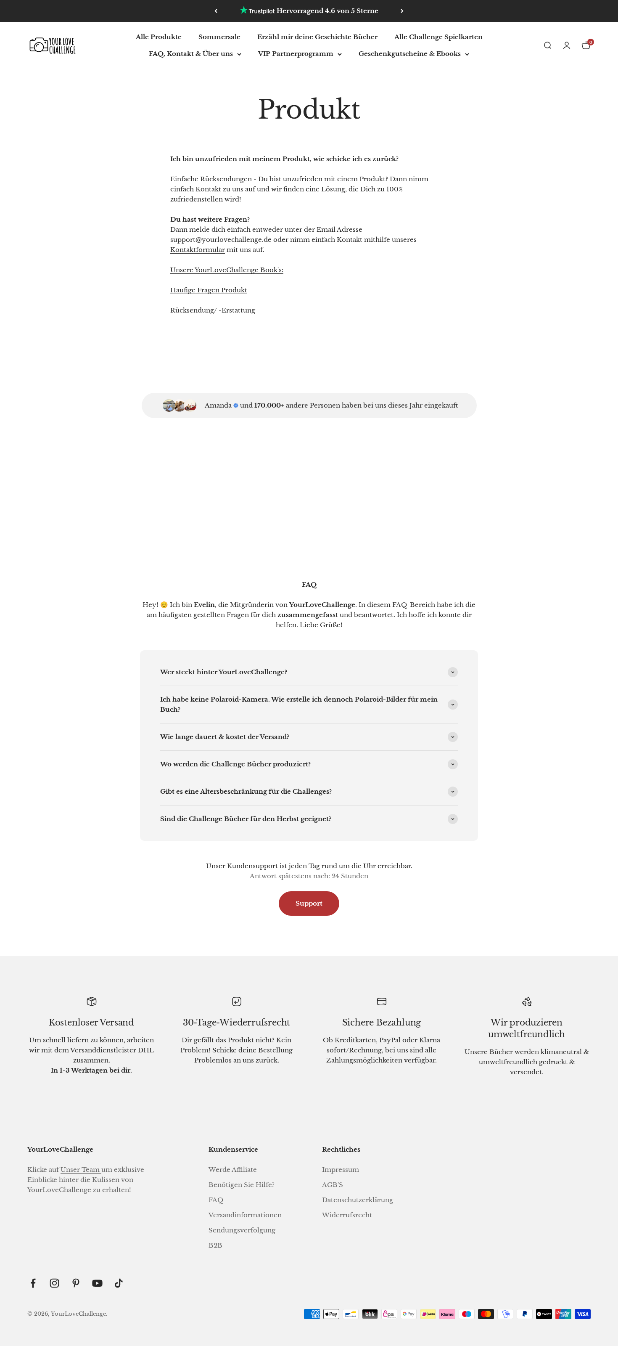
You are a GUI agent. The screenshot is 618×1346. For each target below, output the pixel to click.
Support (309, 903)
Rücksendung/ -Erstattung (212, 310)
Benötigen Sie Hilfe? (242, 1185)
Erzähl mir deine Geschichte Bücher (317, 37)
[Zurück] (215, 11)
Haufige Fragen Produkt (208, 290)
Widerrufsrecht (347, 1215)
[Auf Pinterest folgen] (76, 1283)
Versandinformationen (245, 1215)
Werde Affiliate (233, 1170)
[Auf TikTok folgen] (118, 1283)
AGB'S (332, 1185)
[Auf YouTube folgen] (97, 1283)
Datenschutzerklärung (357, 1200)
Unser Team (81, 1170)
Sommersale (219, 37)
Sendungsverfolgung (242, 1230)
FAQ (216, 1200)
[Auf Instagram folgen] (54, 1283)
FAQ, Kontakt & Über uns (191, 54)
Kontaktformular (197, 250)
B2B (215, 1245)
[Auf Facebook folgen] (33, 1283)
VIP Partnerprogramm (295, 54)
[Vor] (402, 11)
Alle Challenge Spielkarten (438, 37)
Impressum (340, 1170)
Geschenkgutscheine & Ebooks (410, 54)
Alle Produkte (159, 37)
